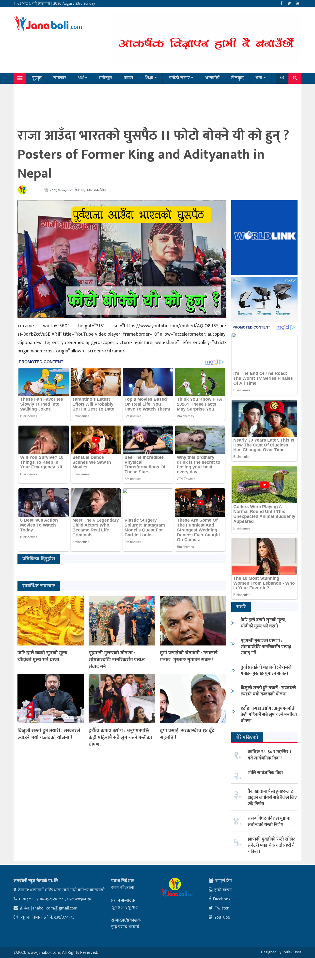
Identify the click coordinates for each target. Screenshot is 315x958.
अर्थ (81, 78)
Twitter (222, 908)
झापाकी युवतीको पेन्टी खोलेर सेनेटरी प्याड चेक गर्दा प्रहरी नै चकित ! (271, 845)
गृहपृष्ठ (37, 78)
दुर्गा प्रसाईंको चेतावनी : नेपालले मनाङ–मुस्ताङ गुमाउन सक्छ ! (189, 656)
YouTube (222, 917)
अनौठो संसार (179, 78)
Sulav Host (292, 952)
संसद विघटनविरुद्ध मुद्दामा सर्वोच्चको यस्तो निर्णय (269, 821)
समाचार (59, 78)
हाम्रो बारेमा (223, 890)
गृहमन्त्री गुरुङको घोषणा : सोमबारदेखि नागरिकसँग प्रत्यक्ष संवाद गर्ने (117, 660)
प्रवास (128, 78)
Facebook (221, 899)
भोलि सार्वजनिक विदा (265, 772)
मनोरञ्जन (105, 78)
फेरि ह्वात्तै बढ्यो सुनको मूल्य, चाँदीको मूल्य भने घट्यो (43, 656)
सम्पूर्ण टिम (223, 881)
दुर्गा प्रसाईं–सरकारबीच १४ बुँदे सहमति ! (187, 734)
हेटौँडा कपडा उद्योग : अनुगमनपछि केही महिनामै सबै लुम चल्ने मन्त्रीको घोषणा (120, 738)
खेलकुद (237, 78)
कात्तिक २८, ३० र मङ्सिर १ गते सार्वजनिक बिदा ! (270, 755)
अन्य (258, 78)
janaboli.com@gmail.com (54, 908)
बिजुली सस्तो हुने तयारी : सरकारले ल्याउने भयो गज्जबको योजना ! (48, 734)
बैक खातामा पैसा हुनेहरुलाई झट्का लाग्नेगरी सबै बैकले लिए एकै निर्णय (272, 798)
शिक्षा (149, 78)
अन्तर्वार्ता (212, 78)
